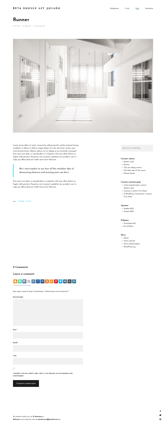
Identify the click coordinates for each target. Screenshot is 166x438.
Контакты (149, 8)
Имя (15, 330)
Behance (16, 419)
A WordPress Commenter (134, 194)
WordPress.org (129, 247)
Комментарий (18, 297)
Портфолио (114, 8)
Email (15, 343)
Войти (126, 238)
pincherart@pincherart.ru (49, 419)
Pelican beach (129, 173)
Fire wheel (142, 191)
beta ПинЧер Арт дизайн (36, 8)
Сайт (15, 356)
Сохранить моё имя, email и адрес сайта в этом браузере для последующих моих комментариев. (43, 374)
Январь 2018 (129, 211)
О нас (127, 8)
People (21, 201)
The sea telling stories (133, 168)
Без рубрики (128, 226)
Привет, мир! (129, 162)
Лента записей (129, 241)
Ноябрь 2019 (129, 209)
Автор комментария (131, 185)
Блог (137, 8)
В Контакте (37, 416)
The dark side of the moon (134, 170)
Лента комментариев (132, 244)
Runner (127, 165)
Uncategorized (40, 26)
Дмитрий (28, 26)
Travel (28, 201)
